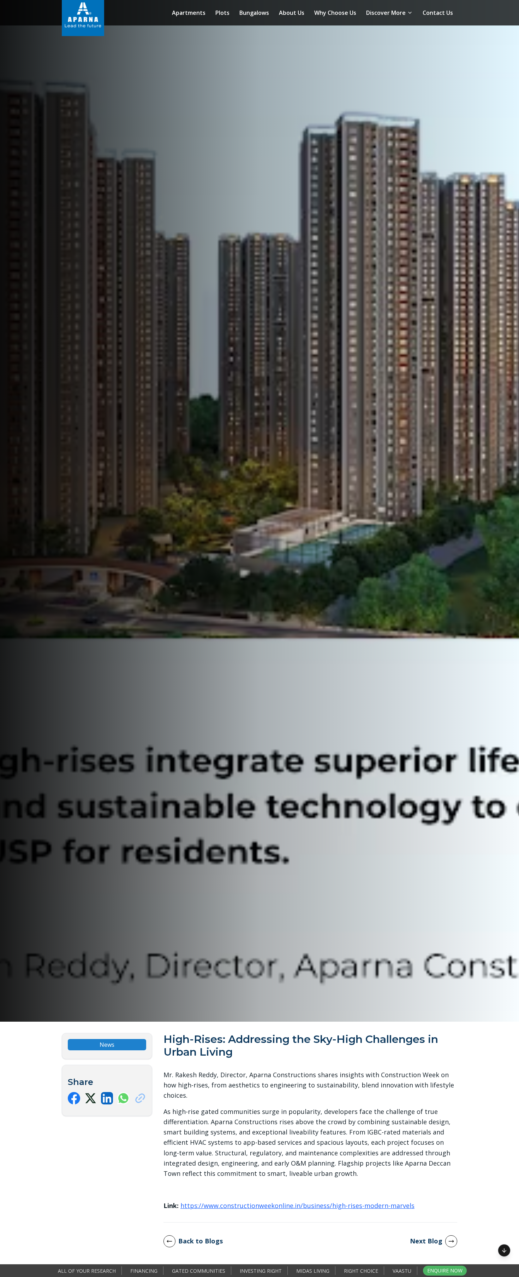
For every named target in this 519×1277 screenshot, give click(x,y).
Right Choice (361, 1270)
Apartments (188, 13)
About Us (291, 13)
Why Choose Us (335, 13)
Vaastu (402, 1270)
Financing (143, 1270)
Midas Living (312, 1270)
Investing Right (261, 1270)
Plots (222, 13)
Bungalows (254, 13)
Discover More (386, 13)
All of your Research (87, 1270)
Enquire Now (445, 1270)
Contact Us (438, 13)
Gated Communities (198, 1270)
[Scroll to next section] (504, 1248)
